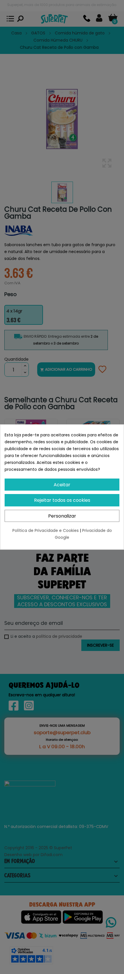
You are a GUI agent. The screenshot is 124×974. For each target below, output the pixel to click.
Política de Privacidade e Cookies (46, 530)
